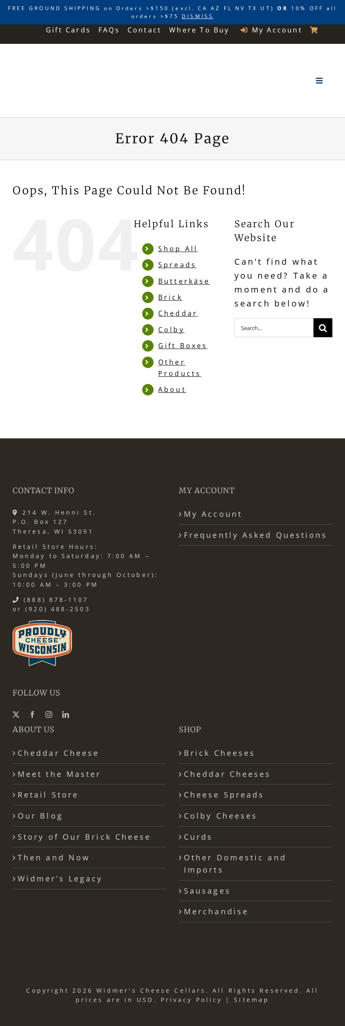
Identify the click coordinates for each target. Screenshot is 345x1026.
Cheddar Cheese (58, 753)
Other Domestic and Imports (235, 863)
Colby (171, 329)
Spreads (177, 264)
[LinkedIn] (66, 714)
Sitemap (251, 1000)
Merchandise (216, 911)
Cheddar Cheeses (227, 774)
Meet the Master (59, 774)
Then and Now (54, 857)
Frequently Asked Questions (256, 535)
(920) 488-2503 (57, 609)
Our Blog (40, 816)
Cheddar (178, 313)
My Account (213, 514)
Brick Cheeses (219, 753)
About (172, 389)
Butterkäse (184, 281)
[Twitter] (17, 714)
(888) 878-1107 (56, 600)
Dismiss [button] (198, 16)
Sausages (207, 891)
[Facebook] (33, 714)
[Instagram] (49, 714)
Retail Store (48, 795)
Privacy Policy (191, 1000)
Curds (198, 837)
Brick (170, 297)
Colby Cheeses (220, 816)
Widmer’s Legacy (60, 878)
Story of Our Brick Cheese (84, 837)
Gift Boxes (182, 345)
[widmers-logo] (53, 55)
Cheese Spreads (224, 795)
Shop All (178, 248)
